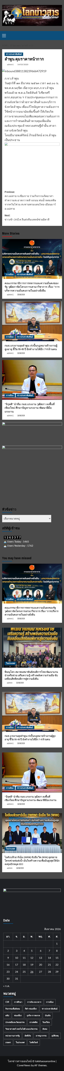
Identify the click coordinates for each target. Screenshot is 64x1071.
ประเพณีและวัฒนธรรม (15, 1022)
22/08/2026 (20, 683)
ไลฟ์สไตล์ (34, 1042)
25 (24, 972)
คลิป (7, 1016)
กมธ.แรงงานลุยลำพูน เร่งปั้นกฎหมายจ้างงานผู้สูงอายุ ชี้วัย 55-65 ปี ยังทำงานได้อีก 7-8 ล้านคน (31, 347)
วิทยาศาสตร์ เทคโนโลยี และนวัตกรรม (21, 1029)
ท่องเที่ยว (18, 1016)
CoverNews (23, 1065)
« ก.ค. (6, 986)
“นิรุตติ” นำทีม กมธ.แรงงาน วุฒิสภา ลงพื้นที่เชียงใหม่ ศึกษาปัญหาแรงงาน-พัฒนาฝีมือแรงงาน (30, 407)
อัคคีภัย (28, 1036)
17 (16, 964)
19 (31, 964)
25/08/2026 (21, 294)
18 (24, 964)
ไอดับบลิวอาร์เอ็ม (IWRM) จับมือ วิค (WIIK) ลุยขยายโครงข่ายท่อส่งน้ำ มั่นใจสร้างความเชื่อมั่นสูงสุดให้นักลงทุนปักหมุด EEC (32, 860)
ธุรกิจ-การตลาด (33, 1016)
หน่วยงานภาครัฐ (12, 1036)
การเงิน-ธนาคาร (34, 1002)
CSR (7, 1002)
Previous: (30, 200)
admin (9, 683)
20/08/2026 (21, 353)
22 (56, 964)
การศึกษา (18, 1002)
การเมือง (9, 274)
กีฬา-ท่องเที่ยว (31, 1009)
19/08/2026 (21, 415)
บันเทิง (48, 1016)
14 (49, 958)
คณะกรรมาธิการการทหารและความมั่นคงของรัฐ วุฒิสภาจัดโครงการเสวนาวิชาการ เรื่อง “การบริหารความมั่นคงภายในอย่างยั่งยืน (32, 286)
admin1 (10, 64)
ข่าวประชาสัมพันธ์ (14, 54)
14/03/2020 (22, 64)
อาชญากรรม (41, 1036)
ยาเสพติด (34, 1022)
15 (56, 958)
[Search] (60, 35)
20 (40, 964)
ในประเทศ (10, 663)
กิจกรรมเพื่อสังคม (12, 1009)
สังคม (45, 1029)
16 (8, 964)
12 (31, 958)
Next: (27, 217)
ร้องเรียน (46, 1022)
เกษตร (8, 1042)
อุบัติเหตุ (55, 1036)
